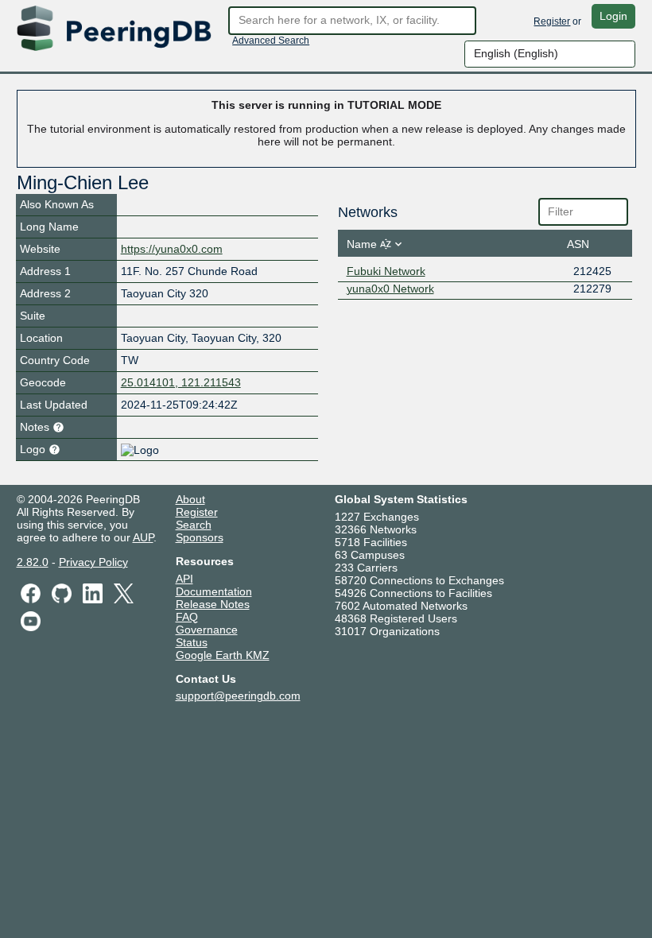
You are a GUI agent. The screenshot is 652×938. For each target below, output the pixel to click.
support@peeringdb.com (238, 695)
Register (552, 21)
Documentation (214, 591)
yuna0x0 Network (390, 288)
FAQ (187, 616)
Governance (207, 629)
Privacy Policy (93, 562)
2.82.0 (33, 562)
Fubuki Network (386, 271)
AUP (143, 537)
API (184, 578)
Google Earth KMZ (223, 655)
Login (613, 16)
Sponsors (199, 537)
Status (192, 642)
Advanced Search (270, 40)
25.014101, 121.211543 (181, 382)
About (190, 499)
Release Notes (213, 604)
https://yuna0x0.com (172, 248)
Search (194, 524)
